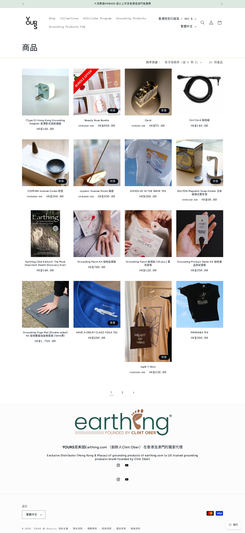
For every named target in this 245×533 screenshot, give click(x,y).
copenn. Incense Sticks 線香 (97, 191)
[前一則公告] (23, 4)
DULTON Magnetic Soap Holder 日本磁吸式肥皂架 (199, 193)
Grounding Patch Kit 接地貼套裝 (97, 261)
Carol (148, 120)
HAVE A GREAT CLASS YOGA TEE (97, 332)
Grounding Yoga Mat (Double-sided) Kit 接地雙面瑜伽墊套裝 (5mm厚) (45, 334)
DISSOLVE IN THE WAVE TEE (148, 191)
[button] (202, 22)
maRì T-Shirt (148, 366)
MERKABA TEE (200, 332)
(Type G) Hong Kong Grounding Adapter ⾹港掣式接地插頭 (45, 122)
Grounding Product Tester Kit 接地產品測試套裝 (199, 263)
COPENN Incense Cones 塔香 (45, 191)
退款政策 (107, 528)
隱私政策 (78, 528)
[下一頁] (133, 392)
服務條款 (92, 528)
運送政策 (121, 528)
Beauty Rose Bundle (97, 120)
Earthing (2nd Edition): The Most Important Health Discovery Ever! (45, 263)
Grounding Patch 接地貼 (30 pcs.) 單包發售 (148, 263)
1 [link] (112, 392)
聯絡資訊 (135, 528)
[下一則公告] (222, 4)
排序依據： (153, 62)
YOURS (37, 528)
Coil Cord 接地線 (199, 120)
